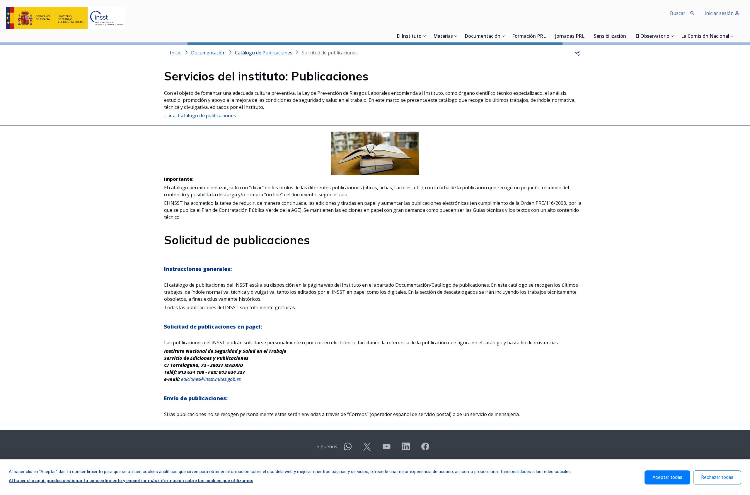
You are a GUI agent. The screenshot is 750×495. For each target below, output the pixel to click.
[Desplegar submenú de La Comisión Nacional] (732, 36)
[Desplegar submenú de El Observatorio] (672, 36)
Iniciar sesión (720, 13)
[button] (577, 52)
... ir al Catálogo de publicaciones (200, 115)
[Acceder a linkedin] (405, 449)
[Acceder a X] (367, 449)
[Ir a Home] (65, 18)
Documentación (482, 36)
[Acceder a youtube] (386, 449)
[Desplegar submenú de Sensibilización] (628, 36)
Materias (443, 36)
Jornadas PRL (569, 36)
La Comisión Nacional (705, 36)
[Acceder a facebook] (425, 449)
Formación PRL (529, 36)
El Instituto (409, 36)
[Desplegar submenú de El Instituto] (424, 36)
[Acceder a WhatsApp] (347, 449)
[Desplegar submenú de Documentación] (503, 36)
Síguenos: (327, 446)
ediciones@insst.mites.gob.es (211, 379)
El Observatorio (652, 36)
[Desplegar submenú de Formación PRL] (547, 36)
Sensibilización (610, 36)
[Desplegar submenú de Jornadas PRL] (586, 36)
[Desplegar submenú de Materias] (456, 36)
